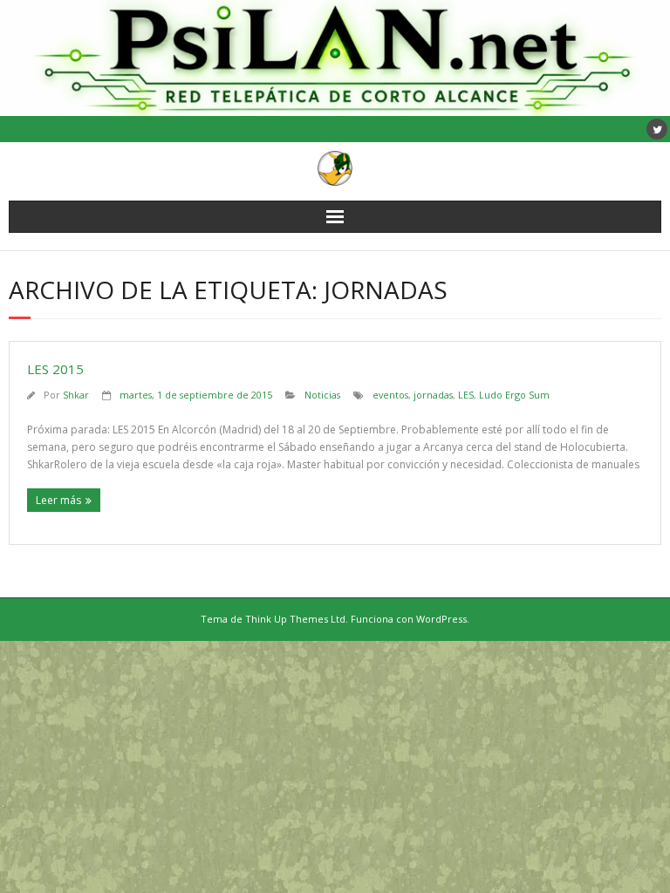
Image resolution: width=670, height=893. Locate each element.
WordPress (441, 618)
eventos (390, 394)
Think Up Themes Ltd (295, 618)
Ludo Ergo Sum (514, 394)
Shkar (76, 394)
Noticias (322, 394)
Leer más (58, 500)
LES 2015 (55, 369)
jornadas (433, 394)
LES (466, 394)
